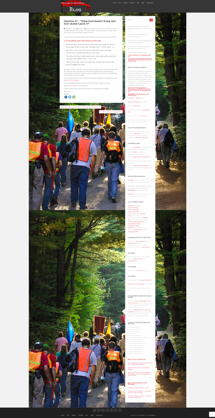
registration (131, 190)
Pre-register (131, 98)
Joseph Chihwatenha (145, 280)
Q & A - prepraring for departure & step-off (82, 32)
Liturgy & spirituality (133, 231)
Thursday (142, 213)
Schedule (130, 205)
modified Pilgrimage (133, 209)
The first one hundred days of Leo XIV (138, 388)
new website (137, 147)
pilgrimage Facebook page (141, 165)
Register (132, 3)
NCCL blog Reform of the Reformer (137, 383)
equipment (131, 227)
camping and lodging (133, 225)
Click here (141, 270)
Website (125, 3)
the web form (146, 247)
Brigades (88, 28)
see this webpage (73, 80)
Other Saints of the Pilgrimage (136, 284)
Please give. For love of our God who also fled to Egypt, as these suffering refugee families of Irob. (139, 374)
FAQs (119, 3)
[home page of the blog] (94, 410)
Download (130, 194)
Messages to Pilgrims (89, 30)
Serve (143, 3)
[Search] (151, 20)
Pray (138, 3)
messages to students (101, 30)
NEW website (137, 106)
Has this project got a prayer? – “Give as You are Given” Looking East (140, 396)
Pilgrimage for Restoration (72, 3)
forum (135, 152)
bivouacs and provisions (134, 223)
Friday (129, 215)
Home (114, 3)
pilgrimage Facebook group (141, 157)
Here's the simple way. (141, 137)
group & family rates (133, 211)
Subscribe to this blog (133, 102)
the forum (144, 116)
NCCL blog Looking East (137, 359)
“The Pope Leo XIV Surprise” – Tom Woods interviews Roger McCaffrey (139, 391)
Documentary (137, 229)
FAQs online (72, 86)
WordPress (152, 415)
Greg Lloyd (80, 28)
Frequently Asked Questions (76, 30)
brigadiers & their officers (97, 28)
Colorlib (142, 415)
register (138, 98)
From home (150, 3)
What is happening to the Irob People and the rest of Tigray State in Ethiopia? (140, 363)
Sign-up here (137, 133)
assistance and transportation (136, 221)
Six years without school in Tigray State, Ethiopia (138, 368)
